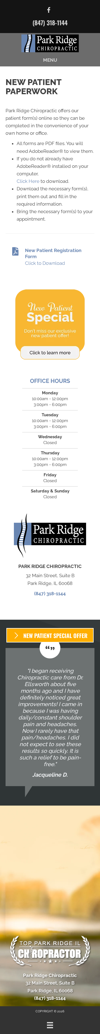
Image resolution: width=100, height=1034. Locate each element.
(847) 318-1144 (50, 22)
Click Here (28, 181)
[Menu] (50, 1025)
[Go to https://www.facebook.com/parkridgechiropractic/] (49, 11)
